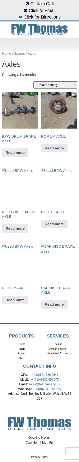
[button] (39, 44)
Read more (15, 153)
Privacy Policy (39, 456)
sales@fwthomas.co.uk (44, 384)
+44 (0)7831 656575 (45, 379)
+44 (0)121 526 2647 (44, 374)
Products (21, 335)
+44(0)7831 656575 (47, 389)
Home (6, 53)
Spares (19, 53)
